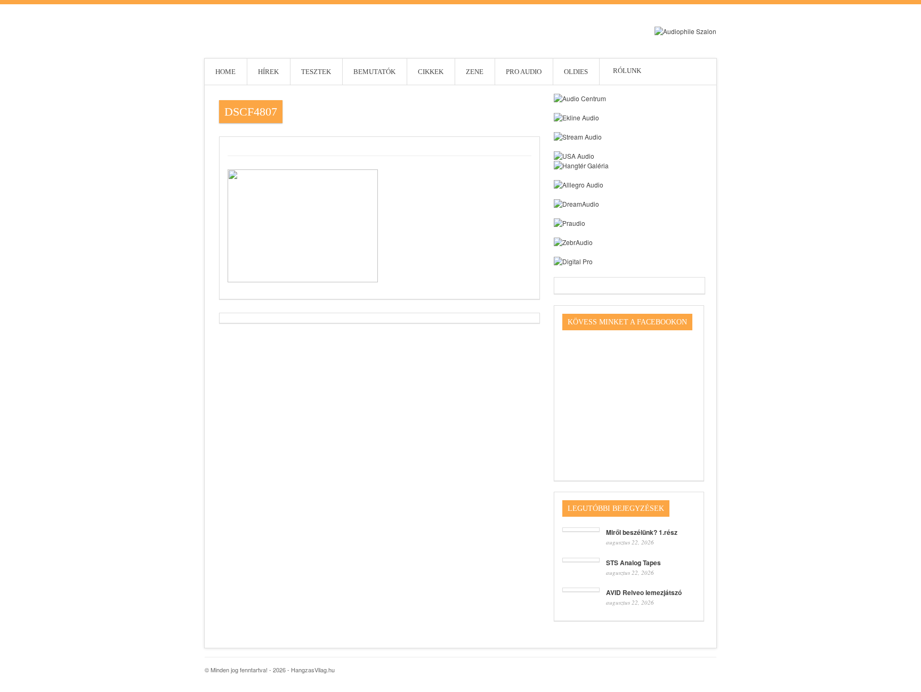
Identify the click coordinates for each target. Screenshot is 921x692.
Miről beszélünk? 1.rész (641, 532)
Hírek (268, 72)
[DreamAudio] (576, 203)
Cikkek (430, 72)
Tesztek (316, 72)
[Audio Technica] (576, 117)
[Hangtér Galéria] (581, 165)
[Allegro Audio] (578, 184)
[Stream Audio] (578, 136)
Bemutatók (374, 72)
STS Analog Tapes (633, 562)
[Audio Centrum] (580, 98)
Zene (474, 72)
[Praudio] (569, 222)
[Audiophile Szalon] (685, 31)
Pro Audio (524, 72)
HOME (225, 72)
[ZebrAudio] (573, 242)
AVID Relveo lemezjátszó (644, 592)
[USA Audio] (574, 155)
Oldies (576, 72)
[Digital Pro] (573, 261)
